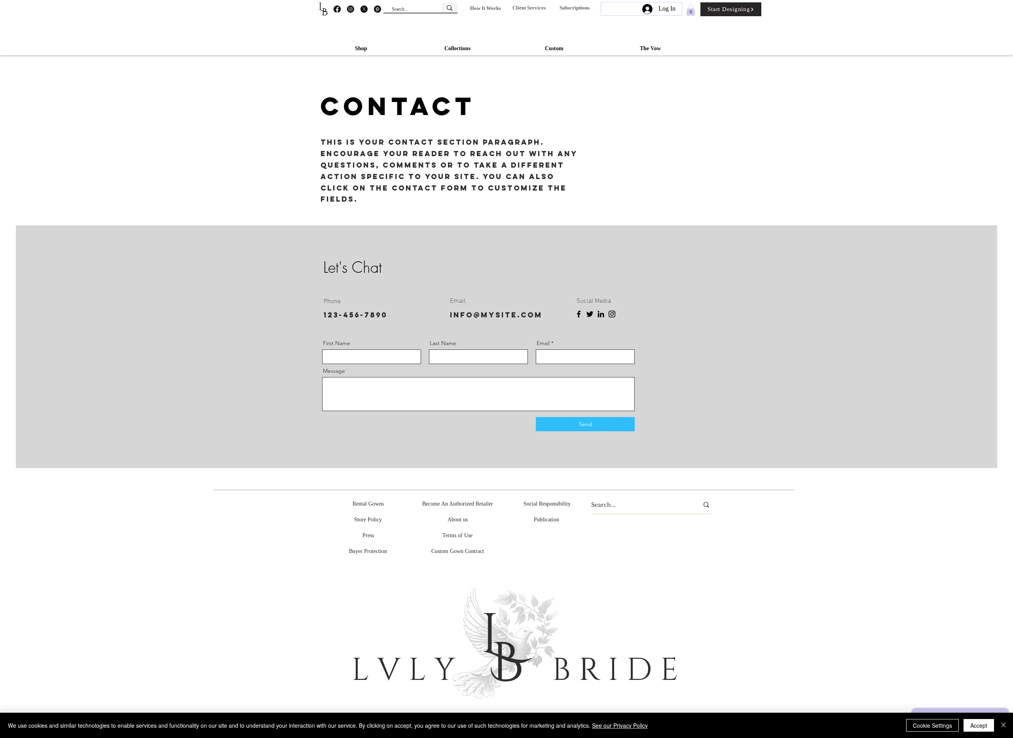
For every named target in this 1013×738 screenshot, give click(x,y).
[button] (485, 8)
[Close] (1003, 725)
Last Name (443, 343)
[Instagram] (350, 9)
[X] (364, 9)
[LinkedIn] (600, 314)
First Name (336, 343)
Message (334, 371)
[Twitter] (589, 314)
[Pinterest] (377, 9)
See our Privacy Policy (620, 725)
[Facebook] (337, 9)
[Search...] (449, 8)
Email (543, 343)
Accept (978, 725)
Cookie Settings (932, 725)
